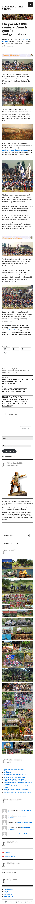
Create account (8, 889)
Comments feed (8, 895)
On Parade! (11, 330)
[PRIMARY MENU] (30, 4)
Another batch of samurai (24, 822)
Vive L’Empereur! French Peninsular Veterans (18, 793)
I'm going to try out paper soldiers (14, 777)
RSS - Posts (8, 852)
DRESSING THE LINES (12, 8)
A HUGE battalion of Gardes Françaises (16, 781)
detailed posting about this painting (15, 150)
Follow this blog (9, 451)
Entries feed (7, 893)
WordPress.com (8, 896)
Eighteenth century (13, 370)
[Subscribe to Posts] (3, 852)
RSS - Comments (10, 856)
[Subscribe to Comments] (3, 856)
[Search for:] (17, 438)
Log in (6, 891)
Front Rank (23, 370)
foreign (5, 41)
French (25, 39)
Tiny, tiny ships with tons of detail (14, 779)
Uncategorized (12, 372)
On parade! (7, 772)
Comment (25, 428)
